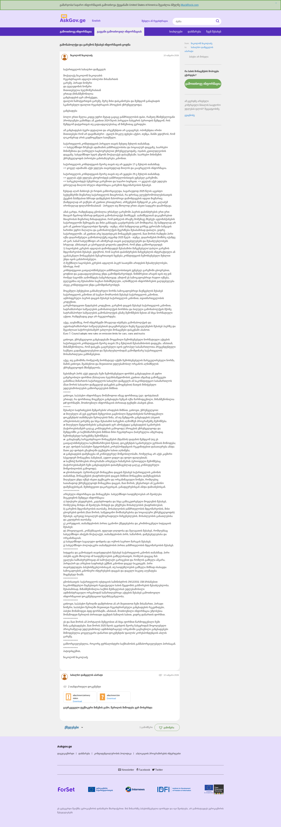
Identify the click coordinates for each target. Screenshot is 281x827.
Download (77, 701)
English (96, 20)
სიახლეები (175, 31)
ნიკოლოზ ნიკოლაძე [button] (81, 55)
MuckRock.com (190, 5)
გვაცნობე (190, 115)
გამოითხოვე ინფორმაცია (76, 31)
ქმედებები (72, 727)
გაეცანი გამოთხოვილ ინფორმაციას (119, 31)
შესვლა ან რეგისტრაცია (155, 21)
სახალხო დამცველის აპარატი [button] (86, 675)
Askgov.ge (73, 18)
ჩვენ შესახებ (213, 31)
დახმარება (194, 31)
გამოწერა (169, 727)
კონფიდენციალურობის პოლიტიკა (113, 753)
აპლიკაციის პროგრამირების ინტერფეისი (158, 753)
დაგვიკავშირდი (65, 753)
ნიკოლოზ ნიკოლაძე (201, 43)
